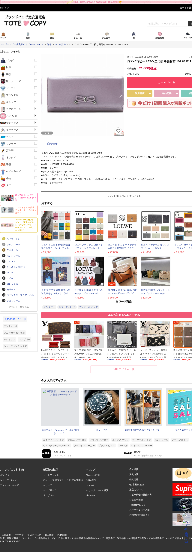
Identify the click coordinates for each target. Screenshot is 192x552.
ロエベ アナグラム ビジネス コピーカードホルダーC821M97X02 (155, 248)
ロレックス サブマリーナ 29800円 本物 (63, 480)
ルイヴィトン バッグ (53, 440)
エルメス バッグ (120, 440)
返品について (34, 535)
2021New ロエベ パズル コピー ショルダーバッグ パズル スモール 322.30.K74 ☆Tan (122, 293)
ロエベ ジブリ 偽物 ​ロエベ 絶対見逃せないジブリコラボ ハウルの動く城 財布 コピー (55, 293)
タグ (8, 185)
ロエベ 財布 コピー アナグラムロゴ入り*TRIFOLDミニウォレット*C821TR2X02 (122, 248)
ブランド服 (12, 95)
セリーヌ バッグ (67, 307)
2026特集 (11, 116)
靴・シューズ (13, 81)
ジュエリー (12, 88)
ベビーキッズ (13, 171)
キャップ (11, 102)
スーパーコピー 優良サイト (36, 538)
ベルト (10, 137)
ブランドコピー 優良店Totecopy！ (25, 20)
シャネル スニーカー (141, 445)
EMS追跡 (62, 535)
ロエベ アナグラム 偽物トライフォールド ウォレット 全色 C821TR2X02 (89, 248)
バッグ (10, 60)
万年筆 (10, 151)
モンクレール (161, 440)
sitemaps (90, 495)
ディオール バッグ (88, 307)
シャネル (123, 445)
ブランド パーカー (99, 440)
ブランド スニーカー (84, 445)
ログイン (4, 8)
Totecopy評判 (93, 475)
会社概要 (6, 535)
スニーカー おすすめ (14, 333)
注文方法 (19, 535)
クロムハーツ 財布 (77, 440)
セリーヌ (47, 485)
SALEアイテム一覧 (124, 369)
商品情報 (52, 144)
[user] (96, 1)
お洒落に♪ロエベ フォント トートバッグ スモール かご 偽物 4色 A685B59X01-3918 (155, 293)
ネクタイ (11, 157)
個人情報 (49, 535)
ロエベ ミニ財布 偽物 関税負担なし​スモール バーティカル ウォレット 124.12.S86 (55, 248)
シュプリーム (50, 490)
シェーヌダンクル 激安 (15, 346)
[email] (186, 516)
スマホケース (13, 109)
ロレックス (101, 430)
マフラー (11, 144)
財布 (8, 67)
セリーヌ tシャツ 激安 (97, 490)
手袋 (8, 164)
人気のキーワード (15, 319)
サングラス (12, 123)
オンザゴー (49, 307)
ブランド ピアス (106, 445)
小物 (8, 178)
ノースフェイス (180, 440)
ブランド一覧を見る (19, 307)
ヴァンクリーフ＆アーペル (56, 445)
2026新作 (91, 480)
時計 (8, 74)
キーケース (12, 130)
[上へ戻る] (186, 509)
